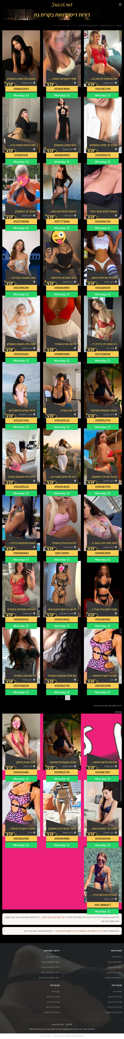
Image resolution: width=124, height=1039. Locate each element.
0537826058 (103, 354)
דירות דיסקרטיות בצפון (51, 962)
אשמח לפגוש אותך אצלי (103, 211)
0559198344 (102, 838)
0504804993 (62, 155)
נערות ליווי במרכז (53, 1002)
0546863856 (103, 553)
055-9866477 (103, 905)
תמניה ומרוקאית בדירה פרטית (21, 543)
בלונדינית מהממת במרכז (22, 476)
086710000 (62, 553)
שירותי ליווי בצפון (115, 996)
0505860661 (21, 553)
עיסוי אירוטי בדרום (114, 972)
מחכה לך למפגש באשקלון (102, 828)
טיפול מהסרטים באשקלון (62, 828)
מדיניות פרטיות (35, 1029)
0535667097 (102, 772)
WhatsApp (101, 95)
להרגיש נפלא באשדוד (64, 543)
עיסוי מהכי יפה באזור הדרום (102, 543)
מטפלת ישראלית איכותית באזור (102, 277)
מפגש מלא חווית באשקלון (21, 78)
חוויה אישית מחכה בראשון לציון (21, 145)
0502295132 (21, 487)
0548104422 (62, 619)
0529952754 (102, 420)
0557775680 (62, 221)
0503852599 (103, 686)
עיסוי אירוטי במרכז (114, 967)
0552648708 (103, 221)
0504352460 (21, 772)
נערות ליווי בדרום (53, 1007)
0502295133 (62, 420)
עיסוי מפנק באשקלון (65, 145)
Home (119, 25)
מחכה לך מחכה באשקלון (103, 145)
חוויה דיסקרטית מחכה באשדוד (62, 78)
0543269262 (102, 619)
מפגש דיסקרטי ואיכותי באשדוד (102, 675)
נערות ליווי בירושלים (52, 1012)
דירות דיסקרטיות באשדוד (66, 930)
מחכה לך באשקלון (25, 211)
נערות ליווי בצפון (53, 996)
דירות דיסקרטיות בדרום (88, 25)
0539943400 (62, 354)
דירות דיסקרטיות (107, 25)
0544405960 (62, 838)
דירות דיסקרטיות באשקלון (91, 930)
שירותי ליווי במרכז (115, 1002)
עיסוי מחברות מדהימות (63, 277)
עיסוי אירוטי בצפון (115, 962)
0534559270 (102, 155)
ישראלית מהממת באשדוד (62, 675)
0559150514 (21, 619)
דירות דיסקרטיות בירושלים (49, 977)
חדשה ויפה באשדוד (65, 344)
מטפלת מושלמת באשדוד (21, 609)
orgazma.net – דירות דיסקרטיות (51, 1036)
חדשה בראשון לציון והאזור (62, 609)
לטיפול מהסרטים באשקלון (62, 211)
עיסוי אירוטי (117, 956)
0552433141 (21, 354)
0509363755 (102, 487)
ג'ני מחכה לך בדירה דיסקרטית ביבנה (102, 344)
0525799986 (21, 221)
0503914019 (62, 487)
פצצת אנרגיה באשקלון (104, 476)
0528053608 (62, 89)
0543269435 (102, 288)
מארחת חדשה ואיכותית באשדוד (102, 762)
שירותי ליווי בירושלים (114, 1012)
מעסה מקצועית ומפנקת (104, 410)
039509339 (21, 155)
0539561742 (62, 686)
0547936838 (21, 686)
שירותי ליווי (117, 991)
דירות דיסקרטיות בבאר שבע (55, 917)
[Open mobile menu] (120, 5)
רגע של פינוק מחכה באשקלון (62, 476)
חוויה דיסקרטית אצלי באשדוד (102, 609)
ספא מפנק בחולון (26, 762)
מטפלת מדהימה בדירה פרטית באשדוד (102, 894)
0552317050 (21, 420)
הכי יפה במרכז (68, 410)
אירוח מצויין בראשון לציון (22, 410)
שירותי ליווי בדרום (115, 1007)
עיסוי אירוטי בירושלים (113, 977)
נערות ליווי (56, 991)
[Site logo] (62, 4)
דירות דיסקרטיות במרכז (50, 967)
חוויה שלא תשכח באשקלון (21, 344)
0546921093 (21, 89)
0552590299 (21, 288)
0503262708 (103, 89)
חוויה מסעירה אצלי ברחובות (21, 277)
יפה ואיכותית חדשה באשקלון (102, 78)
